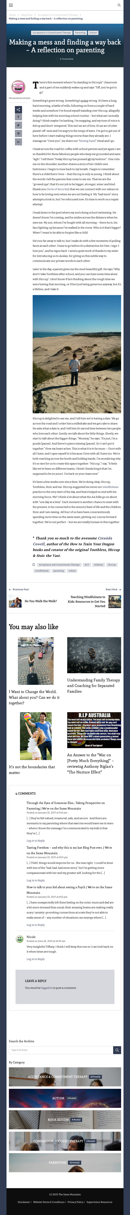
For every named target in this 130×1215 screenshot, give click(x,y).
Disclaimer (24, 1202)
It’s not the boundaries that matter (32, 769)
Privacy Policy (75, 1202)
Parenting (80, 32)
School (93, 32)
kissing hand (87, 141)
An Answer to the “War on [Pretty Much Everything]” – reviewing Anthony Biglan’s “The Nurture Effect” (90, 763)
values (72, 571)
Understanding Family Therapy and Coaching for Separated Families (93, 686)
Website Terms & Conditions (49, 1202)
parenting (59, 571)
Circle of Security (57, 189)
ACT (87, 565)
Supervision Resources (99, 1202)
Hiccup (112, 565)
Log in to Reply (36, 840)
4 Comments (66, 59)
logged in (46, 988)
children (98, 565)
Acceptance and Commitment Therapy (59, 565)
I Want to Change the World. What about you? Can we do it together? (34, 697)
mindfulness (110, 487)
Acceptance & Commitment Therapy (52, 32)
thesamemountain (18, 98)
